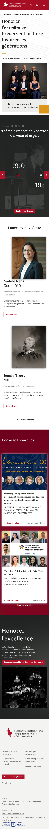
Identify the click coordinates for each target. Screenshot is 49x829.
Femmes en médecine (12, 292)
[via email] (24, 126)
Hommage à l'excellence (30, 753)
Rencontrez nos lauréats (10, 753)
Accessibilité (7, 810)
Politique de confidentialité (13, 813)
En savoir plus (12, 523)
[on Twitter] (20, 126)
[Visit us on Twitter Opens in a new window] (11, 783)
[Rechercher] (31, 5)
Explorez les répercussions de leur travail (12, 761)
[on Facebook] (13, 126)
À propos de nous (33, 766)
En (37, 5)
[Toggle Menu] (44, 5)
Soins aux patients (10, 386)
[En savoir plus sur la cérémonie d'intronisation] (44, 109)
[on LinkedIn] (16, 126)
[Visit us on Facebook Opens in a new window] (3, 783)
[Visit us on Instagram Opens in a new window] (6, 783)
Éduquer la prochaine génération (34, 760)
